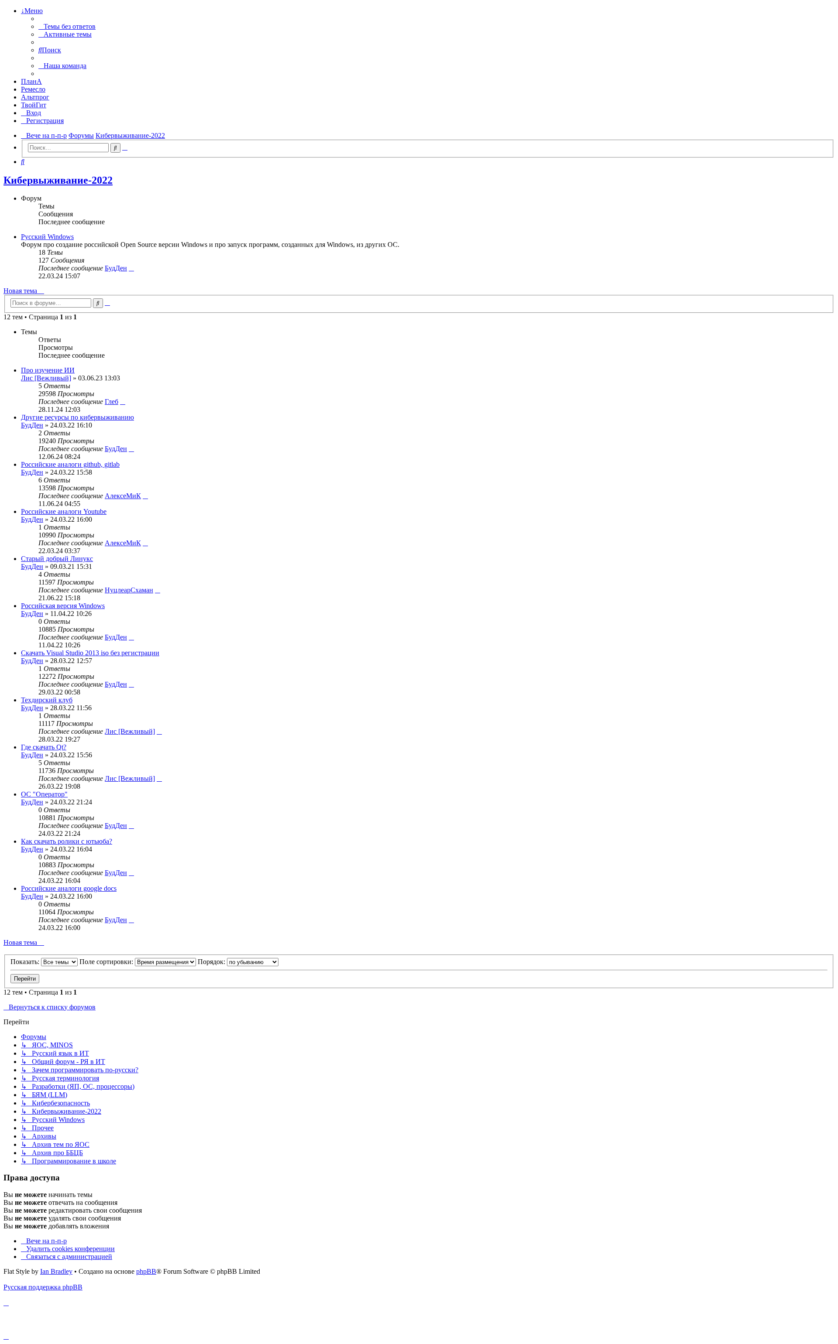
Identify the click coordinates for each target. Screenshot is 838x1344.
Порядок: (212, 961)
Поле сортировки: (107, 961)
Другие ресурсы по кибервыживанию (77, 417)
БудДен (116, 268)
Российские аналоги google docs (69, 888)
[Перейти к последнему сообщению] (122, 401)
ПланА (31, 81)
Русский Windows (47, 236)
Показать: (25, 961)
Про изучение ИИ (48, 370)
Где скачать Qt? (43, 747)
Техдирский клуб (46, 700)
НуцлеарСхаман (129, 590)
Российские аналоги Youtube (63, 511)
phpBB (146, 1271)
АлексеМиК (123, 495)
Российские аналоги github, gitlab (70, 464)
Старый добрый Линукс (57, 558)
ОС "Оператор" (44, 794)
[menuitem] (67, 26)
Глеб (111, 401)
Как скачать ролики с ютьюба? (66, 841)
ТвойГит (33, 105)
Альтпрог (35, 97)
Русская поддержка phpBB (42, 1287)
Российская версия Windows (63, 605)
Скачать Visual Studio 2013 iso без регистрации (90, 653)
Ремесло (33, 89)
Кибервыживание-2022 (58, 180)
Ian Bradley (56, 1271)
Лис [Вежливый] (46, 378)
